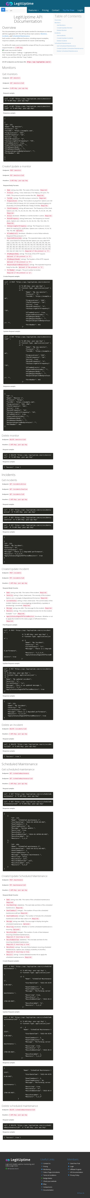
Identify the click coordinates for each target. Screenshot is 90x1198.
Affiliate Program (75, 1169)
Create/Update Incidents (65, 38)
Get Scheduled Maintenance (66, 46)
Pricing (45, 10)
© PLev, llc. (81, 1193)
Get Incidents (61, 35)
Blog (44, 1184)
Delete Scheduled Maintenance (67, 51)
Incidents (58, 33)
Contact (55, 10)
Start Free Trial (75, 1163)
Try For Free (68, 10)
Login (80, 10)
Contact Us (46, 1163)
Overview (58, 20)
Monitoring (46, 1169)
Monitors (58, 23)
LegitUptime (23, 3)
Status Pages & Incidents (51, 1172)
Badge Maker (47, 1178)
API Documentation (76, 1172)
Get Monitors (61, 25)
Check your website (49, 1181)
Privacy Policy (74, 1175)
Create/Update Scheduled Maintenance (70, 48)
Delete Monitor (62, 30)
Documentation (48, 1190)
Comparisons (47, 1187)
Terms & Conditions (49, 1175)
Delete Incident (62, 41)
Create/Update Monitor (64, 28)
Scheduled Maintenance (63, 43)
